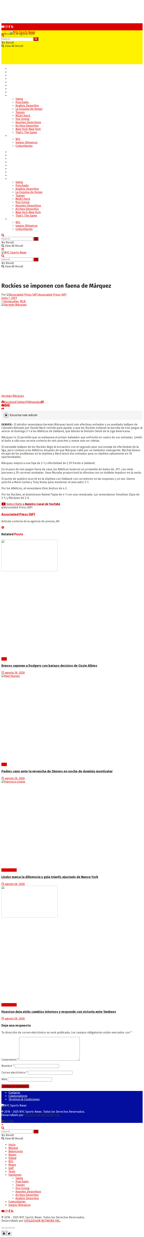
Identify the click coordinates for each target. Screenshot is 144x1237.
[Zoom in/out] (13, 1227)
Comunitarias (24, 145)
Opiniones (15, 95)
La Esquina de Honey (28, 109)
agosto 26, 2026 (14, 672)
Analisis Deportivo (27, 105)
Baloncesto (15, 75)
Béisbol (13, 72)
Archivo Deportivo (27, 125)
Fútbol (12, 82)
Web (4, 1079)
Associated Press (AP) (52, 294)
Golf (11, 85)
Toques (20, 112)
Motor (12, 92)
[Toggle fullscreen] (9, 1227)
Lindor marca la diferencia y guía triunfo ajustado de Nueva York (49, 877)
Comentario (9, 1059)
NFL (17, 139)
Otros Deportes (18, 135)
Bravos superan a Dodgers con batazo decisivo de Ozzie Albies (49, 666)
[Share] (6, 1227)
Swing (19, 99)
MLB (22, 301)
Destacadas (11, 301)
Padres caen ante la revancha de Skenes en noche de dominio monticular (57, 771)
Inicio (11, 68)
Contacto (14, 1092)
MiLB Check (22, 115)
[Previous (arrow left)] (2, 1231)
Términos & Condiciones (24, 1099)
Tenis (11, 88)
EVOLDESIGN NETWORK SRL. (42, 1115)
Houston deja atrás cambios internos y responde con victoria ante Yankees (58, 1012)
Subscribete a (33, 504)
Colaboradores (17, 1096)
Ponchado (22, 102)
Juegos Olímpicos (26, 142)
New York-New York (28, 129)
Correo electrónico (14, 1072)
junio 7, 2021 (9, 298)
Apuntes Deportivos (28, 122)
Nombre (7, 1065)
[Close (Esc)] (2, 1227)
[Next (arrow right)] (6, 1231)
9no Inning (22, 119)
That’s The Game (26, 132)
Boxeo (12, 78)
